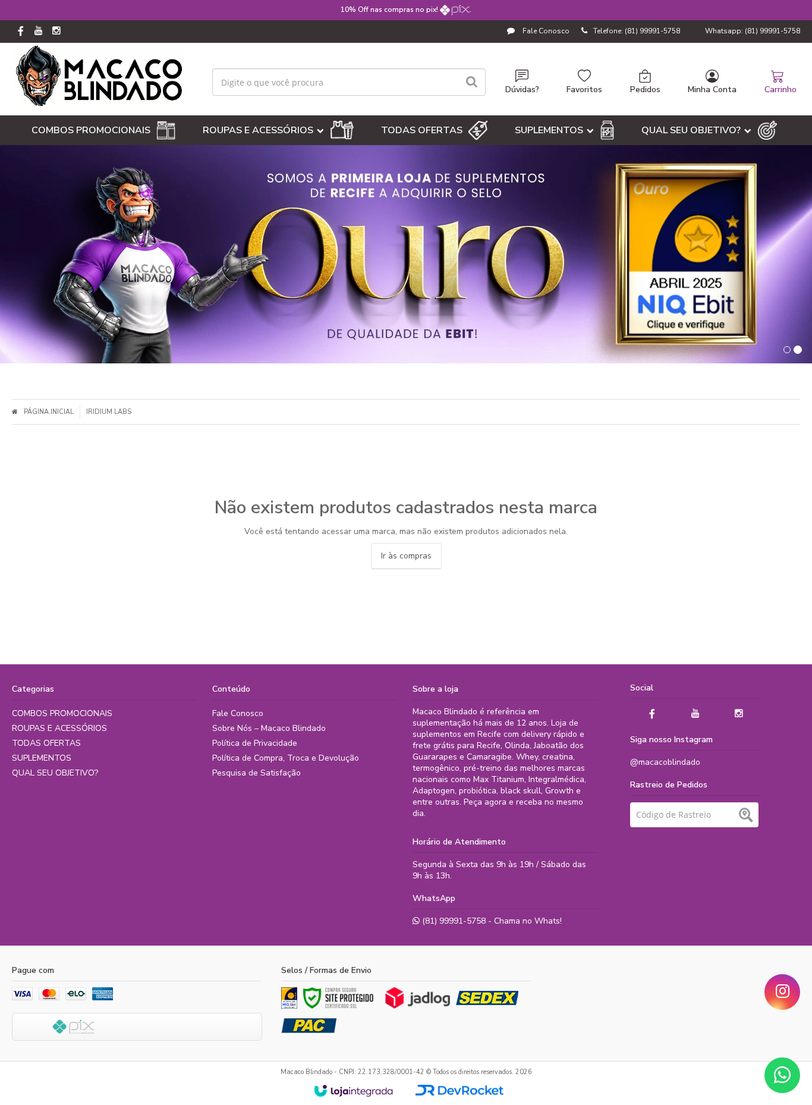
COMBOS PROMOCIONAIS (62, 713)
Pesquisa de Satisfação (256, 772)
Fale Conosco (545, 31)
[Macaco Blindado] (99, 76)
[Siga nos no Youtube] (39, 31)
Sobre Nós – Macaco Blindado (269, 728)
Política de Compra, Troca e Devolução (285, 758)
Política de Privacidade (254, 743)
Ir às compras (406, 555)
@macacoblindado (665, 762)
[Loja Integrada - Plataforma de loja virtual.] (353, 1090)
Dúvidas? (522, 89)
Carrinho (780, 89)
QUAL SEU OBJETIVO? (55, 772)
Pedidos (645, 89)
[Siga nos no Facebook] (21, 32)
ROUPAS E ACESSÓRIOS (59, 728)
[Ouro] (289, 998)
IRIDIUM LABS (108, 411)
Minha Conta (712, 89)
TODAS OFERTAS (46, 743)
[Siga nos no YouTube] (695, 714)
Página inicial (49, 411)
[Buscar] (471, 82)
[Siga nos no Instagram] (56, 31)
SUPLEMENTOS (41, 758)
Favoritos (584, 89)
